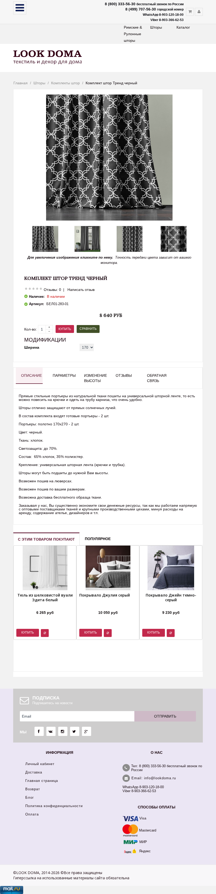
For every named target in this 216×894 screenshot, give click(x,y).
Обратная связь (156, 378)
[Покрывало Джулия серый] (104, 606)
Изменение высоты (95, 378)
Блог (29, 797)
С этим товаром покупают (46, 539)
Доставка (33, 772)
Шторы (156, 27)
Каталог (183, 27)
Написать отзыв (81, 289)
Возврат (32, 789)
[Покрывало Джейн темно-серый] (170, 606)
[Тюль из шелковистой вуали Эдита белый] (44, 606)
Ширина (31, 347)
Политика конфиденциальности (54, 806)
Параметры (63, 375)
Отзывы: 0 (52, 289)
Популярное (98, 539)
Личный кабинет (40, 764)
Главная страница (41, 781)
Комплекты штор (65, 83)
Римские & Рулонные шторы (133, 34)
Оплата (32, 814)
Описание (31, 375)
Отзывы (124, 375)
